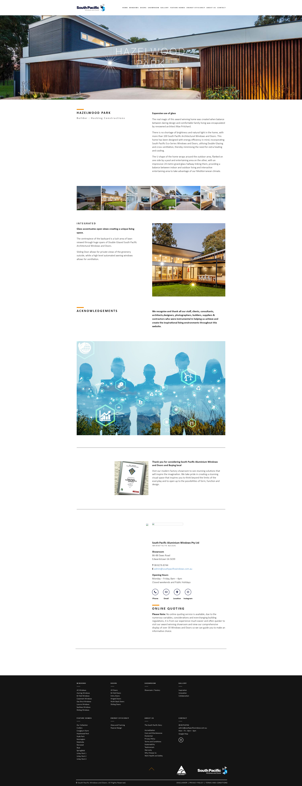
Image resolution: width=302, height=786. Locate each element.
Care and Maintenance (153, 733)
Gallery (165, 7)
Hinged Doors (116, 699)
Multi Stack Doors (117, 701)
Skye (78, 748)
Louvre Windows (83, 704)
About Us (211, 7)
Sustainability (150, 744)
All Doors (114, 690)
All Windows (81, 690)
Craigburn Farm (83, 731)
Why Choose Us (150, 753)
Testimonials (149, 747)
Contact (221, 7)
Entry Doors (115, 696)
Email (166, 598)
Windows (134, 7)
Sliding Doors (116, 704)
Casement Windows (84, 699)
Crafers (79, 728)
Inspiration (183, 690)
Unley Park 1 (81, 753)
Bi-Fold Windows (83, 696)
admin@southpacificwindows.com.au (173, 568)
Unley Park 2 (81, 756)
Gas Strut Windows (84, 701)
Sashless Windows (83, 707)
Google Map (183, 734)
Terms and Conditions (153, 741)
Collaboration (184, 696)
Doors (143, 7)
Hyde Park (80, 736)
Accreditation (150, 730)
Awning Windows (83, 693)
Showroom (153, 7)
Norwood (80, 745)
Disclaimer (149, 736)
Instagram (188, 598)
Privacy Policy (150, 739)
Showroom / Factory (152, 690)
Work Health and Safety (154, 756)
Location (177, 598)
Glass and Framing (118, 725)
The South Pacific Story (153, 725)
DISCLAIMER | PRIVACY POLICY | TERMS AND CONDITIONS (202, 783)
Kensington (81, 739)
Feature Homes (177, 7)
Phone (155, 598)
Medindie (80, 742)
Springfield (81, 750)
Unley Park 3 (81, 759)
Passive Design (116, 728)
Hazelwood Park (83, 733)
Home (125, 7)
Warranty (148, 750)
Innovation (183, 693)
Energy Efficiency (196, 7)
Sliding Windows (83, 710)
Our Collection (82, 725)
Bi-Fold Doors (116, 693)
